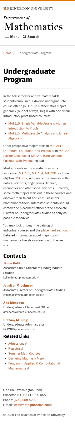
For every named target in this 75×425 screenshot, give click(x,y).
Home (7, 53)
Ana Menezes (13, 302)
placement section (54, 230)
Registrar (15, 348)
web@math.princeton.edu (33, 405)
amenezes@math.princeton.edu (24, 312)
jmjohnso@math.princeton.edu (23, 295)
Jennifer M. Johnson (18, 285)
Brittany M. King (15, 320)
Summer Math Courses (24, 353)
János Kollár (12, 263)
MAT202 (21, 178)
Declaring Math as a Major (26, 358)
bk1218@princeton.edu (19, 329)
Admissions (17, 343)
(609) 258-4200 (25, 400)
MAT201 (50, 173)
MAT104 (37, 173)
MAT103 (24, 173)
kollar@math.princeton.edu (21, 277)
